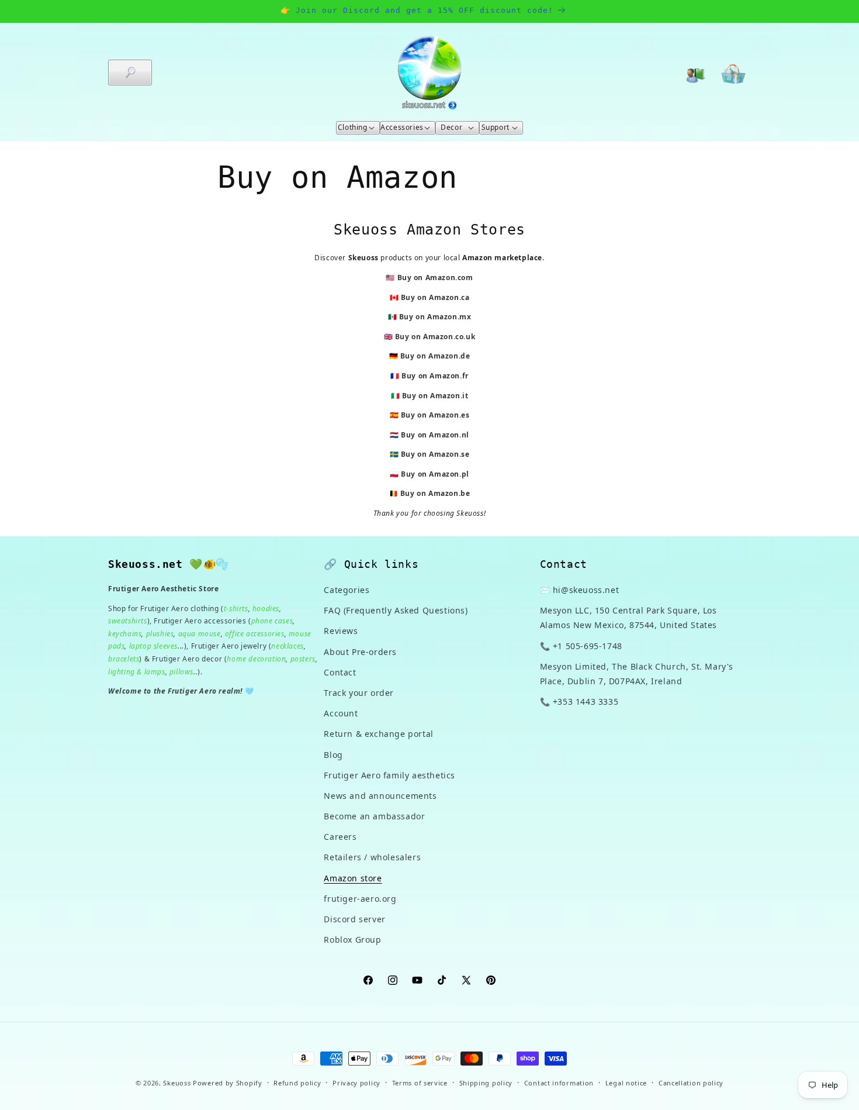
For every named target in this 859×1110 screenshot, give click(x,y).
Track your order (359, 692)
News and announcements (380, 795)
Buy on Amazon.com (435, 277)
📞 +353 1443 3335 (579, 701)
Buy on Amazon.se (435, 454)
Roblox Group (352, 939)
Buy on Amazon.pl (435, 474)
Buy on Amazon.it (435, 396)
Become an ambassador (374, 816)
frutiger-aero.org (360, 898)
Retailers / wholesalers (372, 857)
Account (341, 713)
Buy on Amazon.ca (435, 297)
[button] (130, 72)
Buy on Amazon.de (435, 356)
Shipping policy (486, 1082)
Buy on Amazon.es (435, 415)
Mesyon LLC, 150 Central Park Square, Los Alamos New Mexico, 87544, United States (628, 617)
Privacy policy (356, 1082)
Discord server (354, 919)
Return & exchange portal (378, 734)
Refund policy (297, 1082)
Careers (340, 836)
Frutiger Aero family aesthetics (389, 775)
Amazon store (353, 878)
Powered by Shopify (227, 1082)
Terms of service (420, 1082)
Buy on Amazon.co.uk (435, 337)
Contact (340, 672)
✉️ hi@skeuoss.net (579, 589)
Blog (333, 754)
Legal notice (626, 1082)
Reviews (341, 631)
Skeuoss (176, 1082)
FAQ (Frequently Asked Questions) (395, 610)
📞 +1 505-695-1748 (581, 645)
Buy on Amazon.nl (435, 435)
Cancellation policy (691, 1082)
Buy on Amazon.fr (435, 376)
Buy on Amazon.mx (435, 317)
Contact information (559, 1082)
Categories (346, 589)
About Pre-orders (360, 651)
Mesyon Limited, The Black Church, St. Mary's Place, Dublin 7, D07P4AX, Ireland (636, 674)
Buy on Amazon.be (435, 493)
